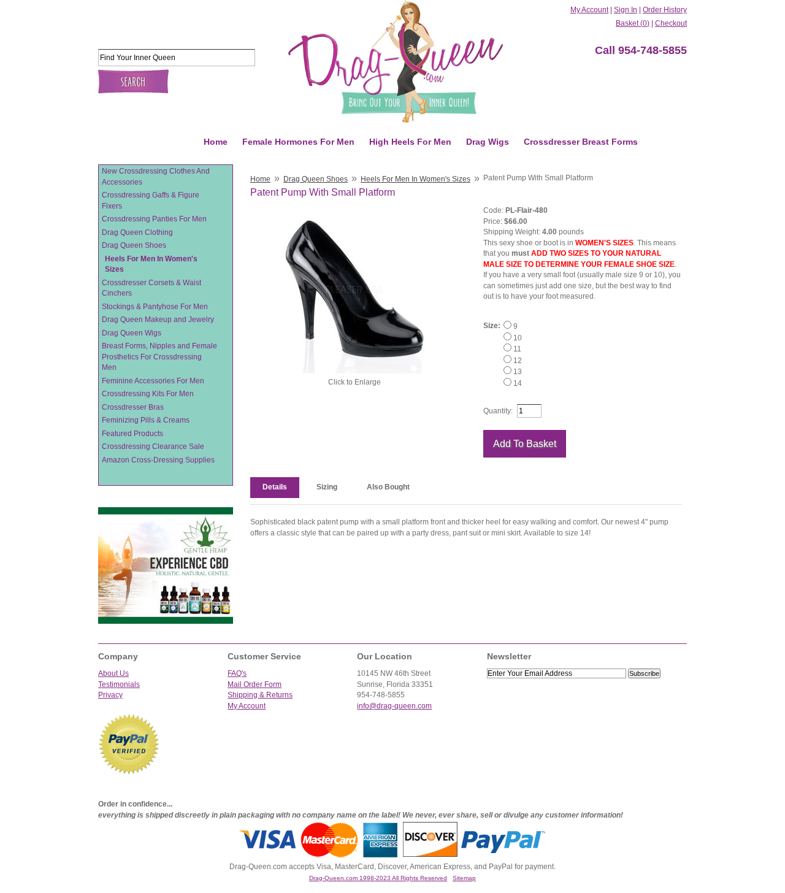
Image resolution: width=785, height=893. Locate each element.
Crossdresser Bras (133, 407)
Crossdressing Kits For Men (148, 393)
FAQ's (237, 673)
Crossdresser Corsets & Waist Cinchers (151, 288)
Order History (665, 10)
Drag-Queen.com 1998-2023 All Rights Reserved (378, 878)
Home (216, 142)
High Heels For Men (410, 142)
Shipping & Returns (260, 695)
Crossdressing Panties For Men (154, 219)
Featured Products (132, 433)
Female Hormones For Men (298, 142)
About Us (113, 673)
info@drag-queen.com (394, 706)
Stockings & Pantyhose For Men (155, 306)
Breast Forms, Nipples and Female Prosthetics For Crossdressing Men (159, 357)
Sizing (326, 487)
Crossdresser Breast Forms (581, 142)
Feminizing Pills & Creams (146, 420)
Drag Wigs (487, 142)
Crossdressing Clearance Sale (153, 446)
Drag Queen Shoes (134, 245)
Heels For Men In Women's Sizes (151, 264)
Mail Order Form (254, 684)
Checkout (671, 23)
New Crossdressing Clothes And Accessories (156, 176)
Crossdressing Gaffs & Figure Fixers (150, 200)
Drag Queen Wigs (131, 333)
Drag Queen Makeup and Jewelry (158, 319)
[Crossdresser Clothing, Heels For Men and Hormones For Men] (395, 61)
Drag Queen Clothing (137, 232)
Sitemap (464, 878)
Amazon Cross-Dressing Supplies (158, 460)
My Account (589, 10)
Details (274, 487)
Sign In (625, 10)
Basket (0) (632, 23)
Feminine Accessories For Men (153, 381)
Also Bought (388, 487)
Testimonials (119, 684)
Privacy (110, 695)
